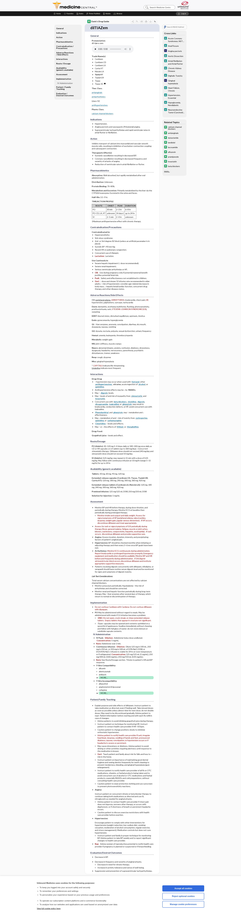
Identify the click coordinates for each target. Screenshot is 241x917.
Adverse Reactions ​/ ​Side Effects (65, 53)
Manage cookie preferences (183, 904)
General (60, 28)
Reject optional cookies (183, 896)
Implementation (63, 79)
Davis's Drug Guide (100, 21)
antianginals (97, 92)
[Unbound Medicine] (183, 5)
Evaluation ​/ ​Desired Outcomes (65, 94)
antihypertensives (100, 105)
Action (59, 37)
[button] (118, 13)
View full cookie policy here (49, 908)
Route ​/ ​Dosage (63, 63)
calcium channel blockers (102, 113)
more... (167, 171)
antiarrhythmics (98, 96)
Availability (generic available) (64, 69)
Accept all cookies (183, 888)
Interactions (62, 59)
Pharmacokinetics (64, 42)
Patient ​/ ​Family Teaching (63, 88)
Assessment (62, 74)
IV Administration (65, 83)
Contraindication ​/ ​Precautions (65, 47)
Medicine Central (87, 5)
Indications (61, 33)
